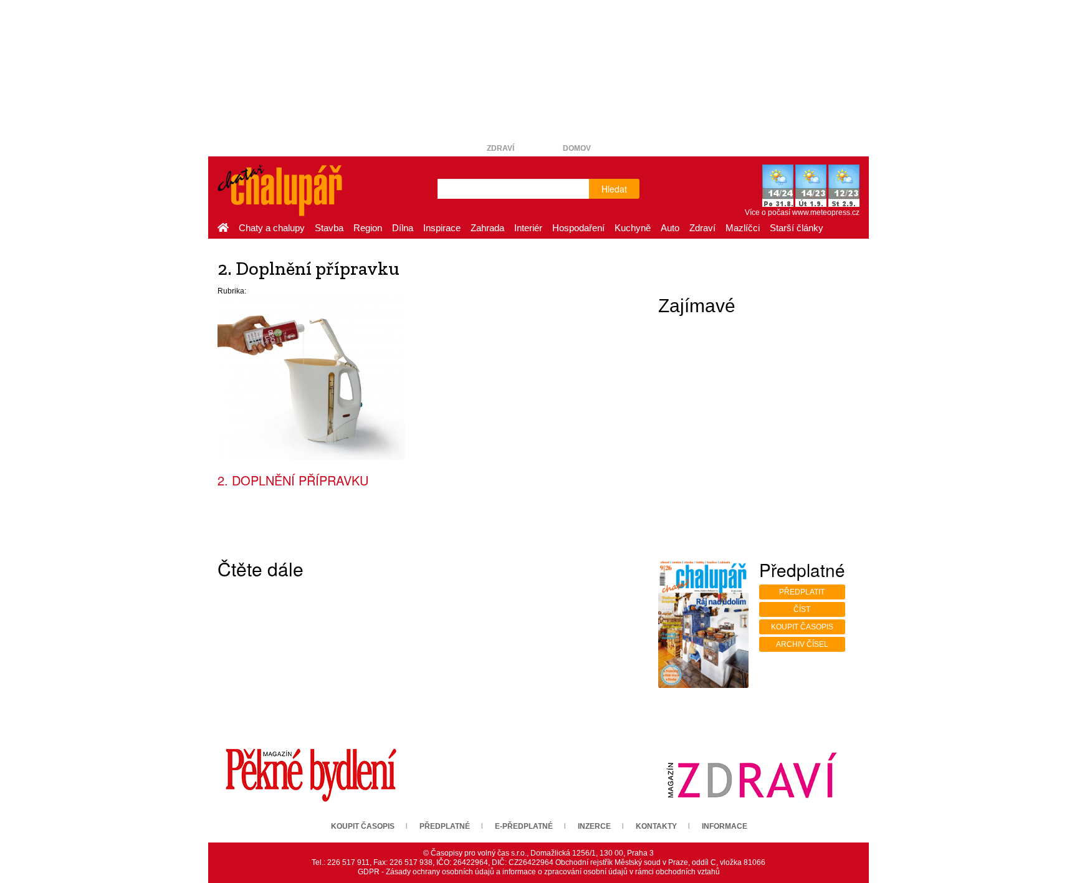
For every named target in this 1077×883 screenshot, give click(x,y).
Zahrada (487, 227)
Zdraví (500, 148)
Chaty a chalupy (272, 227)
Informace (724, 826)
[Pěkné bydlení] (311, 774)
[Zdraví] (751, 774)
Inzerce (594, 826)
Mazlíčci (742, 227)
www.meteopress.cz (825, 212)
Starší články (796, 227)
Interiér (528, 227)
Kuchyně (633, 227)
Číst (801, 609)
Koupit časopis (802, 627)
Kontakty (656, 826)
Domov (577, 148)
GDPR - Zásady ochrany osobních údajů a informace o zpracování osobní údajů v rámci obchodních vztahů (539, 871)
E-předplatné (524, 826)
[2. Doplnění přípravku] (311, 378)
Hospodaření (578, 227)
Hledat (614, 189)
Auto (670, 227)
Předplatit (802, 592)
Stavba (329, 227)
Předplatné (444, 826)
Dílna (402, 227)
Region (367, 227)
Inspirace (442, 227)
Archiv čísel (802, 644)
